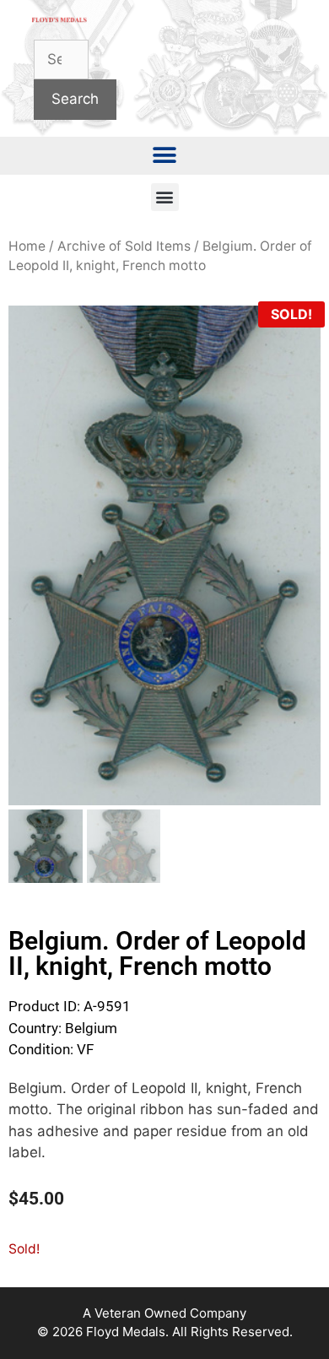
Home (27, 246)
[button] (165, 156)
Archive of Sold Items (124, 246)
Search (75, 98)
